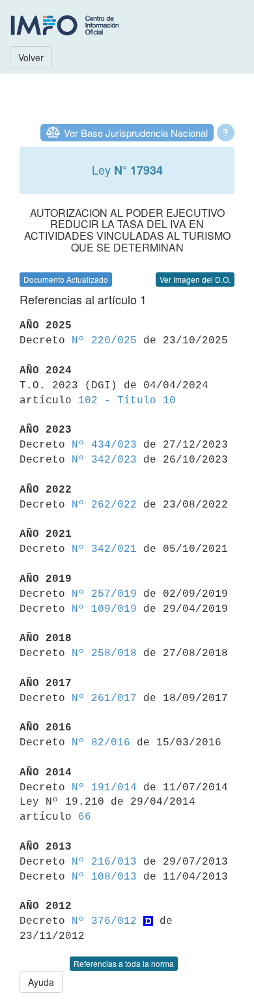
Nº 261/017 (104, 698)
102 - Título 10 (127, 401)
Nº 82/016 (101, 743)
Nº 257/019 (104, 594)
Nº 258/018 (104, 653)
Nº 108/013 (104, 877)
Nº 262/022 (104, 505)
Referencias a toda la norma (124, 963)
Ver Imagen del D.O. (195, 279)
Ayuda (41, 981)
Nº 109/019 (104, 609)
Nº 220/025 (104, 341)
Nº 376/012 (104, 921)
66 (84, 817)
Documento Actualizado (65, 279)
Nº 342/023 (104, 460)
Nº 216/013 (104, 862)
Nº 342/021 (104, 549)
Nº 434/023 (104, 445)
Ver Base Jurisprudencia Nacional (136, 132)
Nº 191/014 (104, 788)
